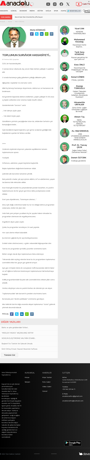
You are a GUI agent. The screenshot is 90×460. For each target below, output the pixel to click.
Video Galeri (46, 386)
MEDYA (32, 11)
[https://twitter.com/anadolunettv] (68, 4)
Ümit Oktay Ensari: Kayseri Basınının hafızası (19, 349)
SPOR (56, 11)
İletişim (27, 382)
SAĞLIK (48, 11)
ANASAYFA (4, 11)
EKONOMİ (23, 11)
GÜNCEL (14, 11)
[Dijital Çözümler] (84, 453)
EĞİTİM (40, 11)
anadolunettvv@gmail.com (72, 396)
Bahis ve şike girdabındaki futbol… (15, 327)
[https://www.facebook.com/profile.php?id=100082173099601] (61, 4)
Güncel (44, 391)
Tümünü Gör (9, 355)
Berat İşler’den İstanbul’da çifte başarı (29, 17)
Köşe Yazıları (47, 377)
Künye (27, 377)
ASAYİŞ (63, 11)
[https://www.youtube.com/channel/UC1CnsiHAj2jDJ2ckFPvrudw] (48, 4)
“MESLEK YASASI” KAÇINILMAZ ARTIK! (17, 333)
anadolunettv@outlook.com (72, 401)
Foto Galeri (46, 382)
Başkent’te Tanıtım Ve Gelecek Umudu (17, 344)
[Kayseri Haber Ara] (84, 10)
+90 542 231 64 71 (68, 389)
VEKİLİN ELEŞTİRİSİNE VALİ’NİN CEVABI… (19, 338)
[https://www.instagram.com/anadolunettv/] (55, 4)
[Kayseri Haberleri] (14, 4)
